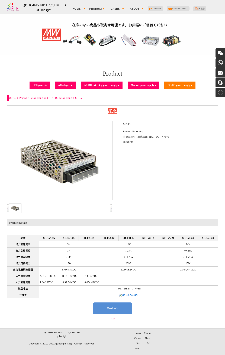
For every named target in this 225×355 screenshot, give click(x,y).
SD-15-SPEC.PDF (130, 295)
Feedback (157, 8)
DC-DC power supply (61, 98)
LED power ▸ (40, 85)
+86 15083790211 (180, 8)
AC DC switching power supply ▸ (101, 85)
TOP (112, 319)
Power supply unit (39, 98)
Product (95, 8)
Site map (137, 345)
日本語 (201, 8)
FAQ (148, 343)
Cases (115, 8)
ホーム (13, 98)
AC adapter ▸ (65, 85)
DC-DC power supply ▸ (180, 85)
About (134, 8)
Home (76, 8)
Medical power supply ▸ (143, 85)
